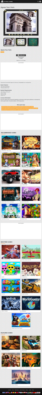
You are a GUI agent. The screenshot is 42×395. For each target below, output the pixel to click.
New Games (4, 109)
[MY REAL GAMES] (2, 1)
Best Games (12, 106)
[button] (9, 43)
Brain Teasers (24, 106)
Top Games (9, 109)
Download (22, 55)
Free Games (30, 106)
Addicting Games (5, 106)
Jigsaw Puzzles (22, 108)
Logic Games (29, 108)
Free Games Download (6, 108)
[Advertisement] (21, 71)
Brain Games (18, 106)
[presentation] (19, 37)
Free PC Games (15, 108)
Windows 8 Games (24, 109)
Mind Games (35, 108)
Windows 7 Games (16, 109)
